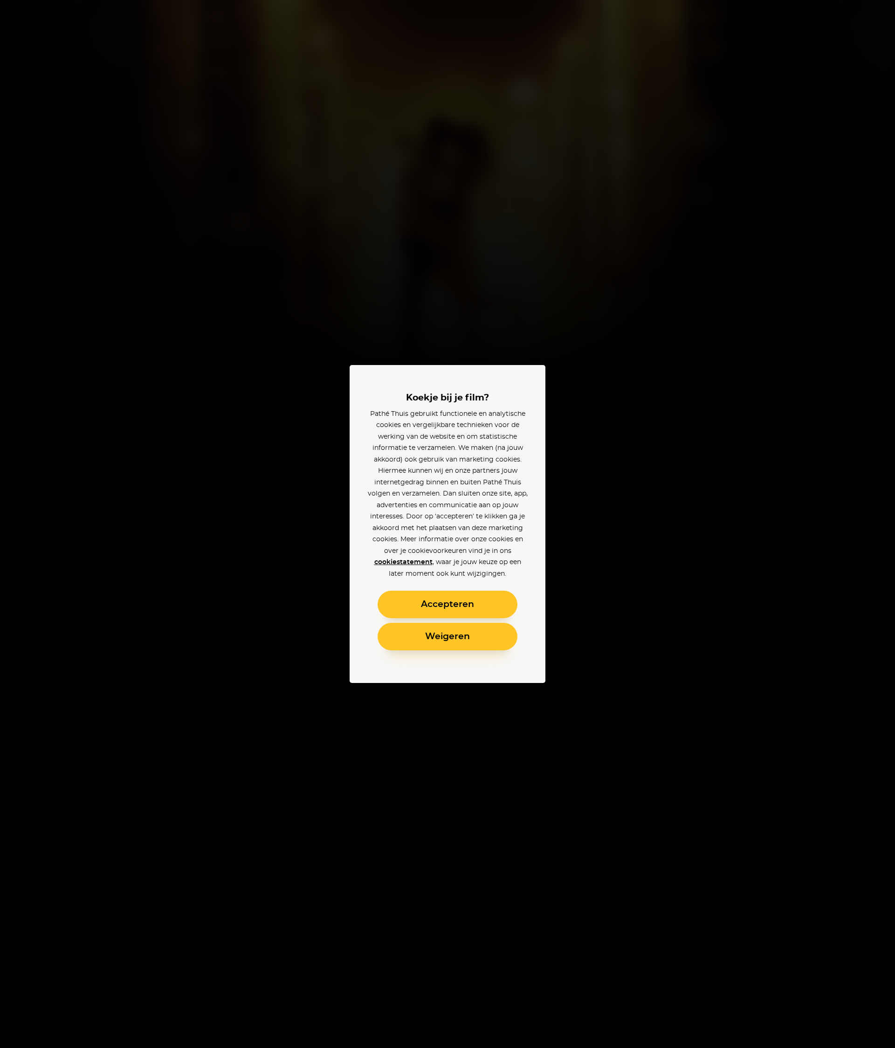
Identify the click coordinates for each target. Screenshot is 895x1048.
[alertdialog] (447, 524)
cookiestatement (403, 562)
